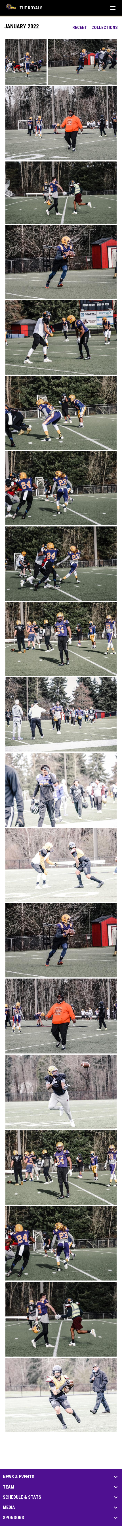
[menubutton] (113, 8)
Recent (79, 27)
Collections (104, 27)
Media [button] (9, 1507)
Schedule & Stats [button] (22, 1497)
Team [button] (8, 1487)
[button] (26, 62)
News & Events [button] (18, 1477)
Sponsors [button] (13, 1517)
